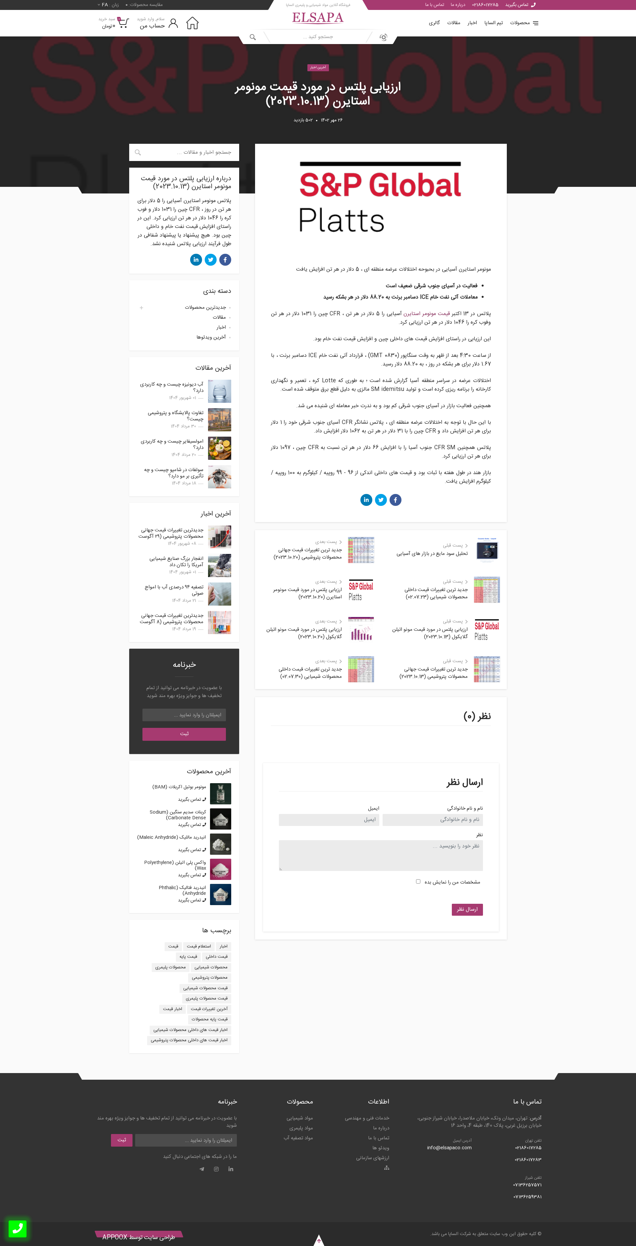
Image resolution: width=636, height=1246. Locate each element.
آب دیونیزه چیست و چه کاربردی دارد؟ (171, 387)
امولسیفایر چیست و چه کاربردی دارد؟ (172, 444)
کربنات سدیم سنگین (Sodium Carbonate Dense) (178, 815)
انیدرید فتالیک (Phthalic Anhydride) (182, 890)
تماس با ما (434, 5)
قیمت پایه (188, 956)
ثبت (184, 734)
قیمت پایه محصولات (210, 1019)
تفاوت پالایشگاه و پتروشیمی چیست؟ (175, 416)
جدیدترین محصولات (205, 307)
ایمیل (373, 809)
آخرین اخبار (318, 67)
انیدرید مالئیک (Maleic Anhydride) (171, 837)
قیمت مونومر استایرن (426, 313)
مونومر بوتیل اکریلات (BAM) (179, 787)
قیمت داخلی (217, 956)
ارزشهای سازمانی (372, 1158)
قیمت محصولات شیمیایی (205, 988)
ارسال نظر (467, 909)
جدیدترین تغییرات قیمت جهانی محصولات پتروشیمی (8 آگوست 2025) (171, 622)
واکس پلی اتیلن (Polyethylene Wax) (175, 865)
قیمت (173, 946)
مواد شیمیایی (300, 1118)
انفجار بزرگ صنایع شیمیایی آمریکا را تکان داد (176, 562)
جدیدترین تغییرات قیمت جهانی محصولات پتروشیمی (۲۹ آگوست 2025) (170, 536)
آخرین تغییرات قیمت (209, 1009)
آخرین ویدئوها (211, 337)
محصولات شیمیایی (211, 967)
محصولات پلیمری (170, 967)
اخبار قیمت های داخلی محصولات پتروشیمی (189, 1040)
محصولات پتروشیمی (210, 977)
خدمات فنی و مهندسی (367, 1118)
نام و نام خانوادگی (465, 809)
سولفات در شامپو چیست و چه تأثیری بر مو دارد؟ (173, 473)
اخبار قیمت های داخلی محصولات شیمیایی (190, 1030)
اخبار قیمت (172, 1009)
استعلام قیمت (199, 946)
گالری (434, 23)
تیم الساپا (493, 23)
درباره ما (458, 5)
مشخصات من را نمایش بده (452, 882)
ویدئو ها (380, 1148)
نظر (479, 835)
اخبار (472, 23)
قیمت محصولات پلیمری (207, 998)
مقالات (453, 23)
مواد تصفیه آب (298, 1138)
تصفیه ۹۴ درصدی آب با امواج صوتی (174, 590)
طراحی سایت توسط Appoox (138, 1238)
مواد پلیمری (301, 1128)
